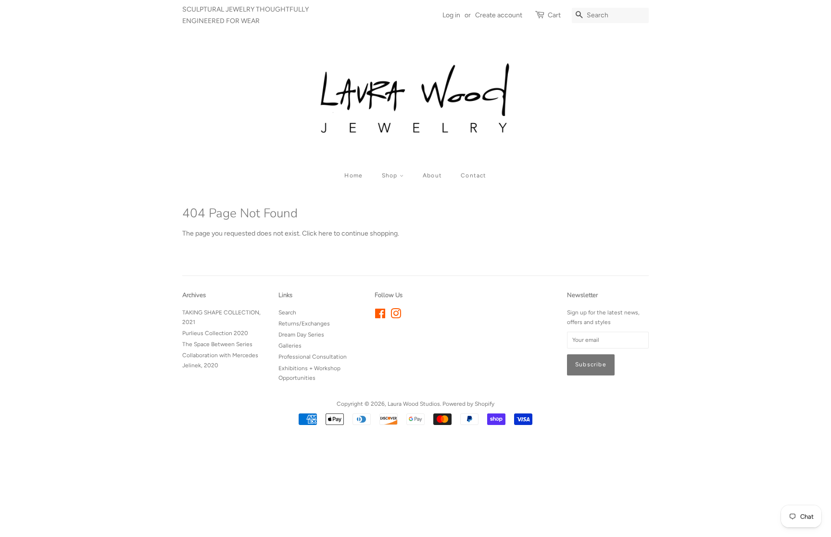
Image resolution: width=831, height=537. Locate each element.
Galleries (290, 345)
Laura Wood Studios (414, 403)
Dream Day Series (301, 334)
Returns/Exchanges (304, 323)
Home (353, 175)
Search (287, 312)
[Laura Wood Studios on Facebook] (380, 315)
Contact (473, 175)
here (325, 233)
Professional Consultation (312, 356)
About (432, 175)
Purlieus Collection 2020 (215, 333)
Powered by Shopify (468, 403)
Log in (451, 15)
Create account (498, 15)
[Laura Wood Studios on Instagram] (395, 315)
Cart (554, 15)
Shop (391, 175)
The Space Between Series (217, 344)
